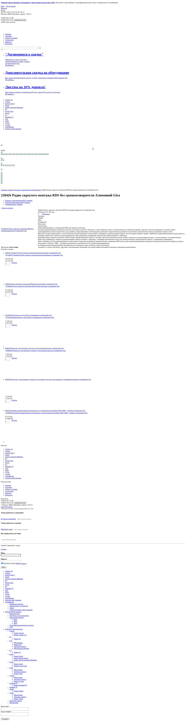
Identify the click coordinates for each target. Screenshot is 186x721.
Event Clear (9, 111)
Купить (14, 263)
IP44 (15, 621)
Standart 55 (13, 687)
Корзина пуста (4, 9)
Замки (11, 608)
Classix (7, 102)
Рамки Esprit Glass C (21, 658)
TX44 (7, 123)
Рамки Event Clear (20, 666)
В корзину (46, 214)
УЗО (11, 627)
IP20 (15, 619)
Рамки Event (18, 664)
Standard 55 (9, 117)
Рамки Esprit (18, 656)
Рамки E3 (17, 652)
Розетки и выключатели (23, 190)
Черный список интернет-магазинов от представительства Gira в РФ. (28, 3)
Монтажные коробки (21, 648)
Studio (11, 689)
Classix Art (9, 100)
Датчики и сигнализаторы (19, 616)
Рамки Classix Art (20, 635)
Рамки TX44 (18, 699)
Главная (8, 34)
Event (7, 113)
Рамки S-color (19, 681)
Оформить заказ (7, 529)
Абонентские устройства (18, 606)
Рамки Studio (18, 691)
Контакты (8, 44)
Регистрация (11, 6)
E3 (6, 109)
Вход (3, 6)
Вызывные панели (16, 604)
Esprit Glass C (10, 104)
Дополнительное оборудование (21, 610)
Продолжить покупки (24, 519)
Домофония (9, 127)
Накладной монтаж (16, 617)
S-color (7, 125)
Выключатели (14, 614)
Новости (8, 42)
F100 (7, 121)
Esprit (7, 106)
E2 (6, 115)
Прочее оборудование (13, 129)
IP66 (15, 623)
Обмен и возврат (11, 38)
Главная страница (7, 190)
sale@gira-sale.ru (7, 507)
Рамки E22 (18, 645)
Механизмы (36, 190)
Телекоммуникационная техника (21, 625)
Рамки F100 (18, 674)
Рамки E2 (17, 639)
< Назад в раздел (7, 208)
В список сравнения (8, 519)
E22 (6, 119)
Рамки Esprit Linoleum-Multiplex (25, 660)
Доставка (8, 36)
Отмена (3, 549)
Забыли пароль (20, 563)
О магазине (9, 40)
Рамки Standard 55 (20, 685)
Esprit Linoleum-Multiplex (14, 107)
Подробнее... (10, 65)
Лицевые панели (20, 646)
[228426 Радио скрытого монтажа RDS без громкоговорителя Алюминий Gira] (19, 231)
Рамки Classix (19, 633)
